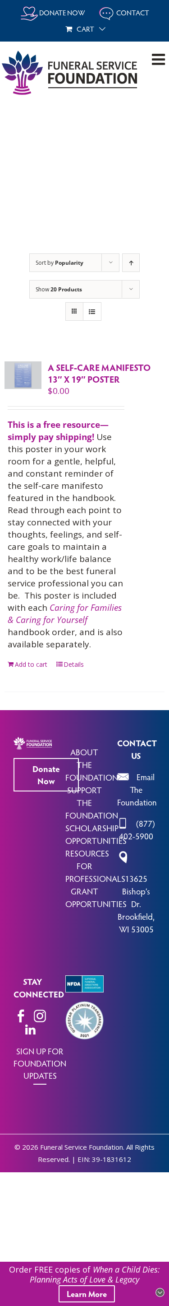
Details (74, 664)
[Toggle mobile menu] (159, 59)
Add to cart (31, 664)
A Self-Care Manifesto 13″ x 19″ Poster (99, 373)
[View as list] (92, 311)
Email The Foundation (137, 789)
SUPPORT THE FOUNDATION (91, 802)
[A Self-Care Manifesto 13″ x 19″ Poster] (23, 375)
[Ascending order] (131, 262)
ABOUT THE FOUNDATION (91, 764)
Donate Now (46, 774)
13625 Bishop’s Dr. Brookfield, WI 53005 (136, 903)
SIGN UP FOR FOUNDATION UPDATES (40, 1063)
